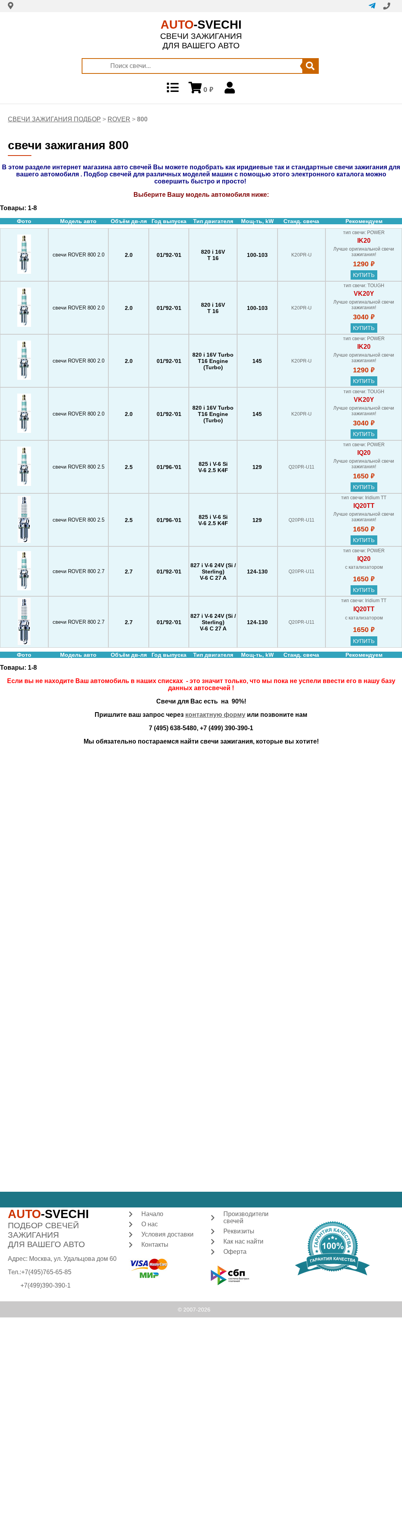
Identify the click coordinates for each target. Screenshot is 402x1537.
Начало (152, 1214)
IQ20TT (364, 505)
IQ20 (364, 452)
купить (364, 275)
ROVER (119, 119)
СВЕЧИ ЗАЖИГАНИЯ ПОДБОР (54, 119)
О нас (149, 1224)
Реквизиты (238, 1231)
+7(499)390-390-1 (45, 1285)
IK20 (364, 240)
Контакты (154, 1244)
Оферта (235, 1251)
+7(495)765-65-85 (46, 1272)
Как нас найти (243, 1241)
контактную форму (215, 714)
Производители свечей (246, 1217)
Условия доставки (167, 1234)
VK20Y (364, 293)
